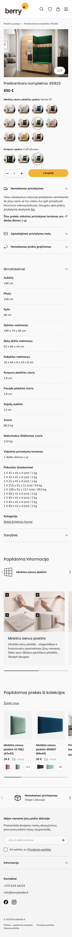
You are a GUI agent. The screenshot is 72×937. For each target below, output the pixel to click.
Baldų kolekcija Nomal (18, 521)
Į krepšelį (48, 172)
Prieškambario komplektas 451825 (41, 24)
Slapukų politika (11, 928)
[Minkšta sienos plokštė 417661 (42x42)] (18, 725)
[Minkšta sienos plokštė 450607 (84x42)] (50, 725)
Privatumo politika (39, 849)
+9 (60, 767)
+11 (27, 767)
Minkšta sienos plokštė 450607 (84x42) (46, 749)
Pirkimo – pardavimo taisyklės (18, 925)
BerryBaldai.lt (18, 919)
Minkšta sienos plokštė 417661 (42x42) (14, 749)
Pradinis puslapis (12, 24)
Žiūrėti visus (11, 703)
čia (33, 209)
